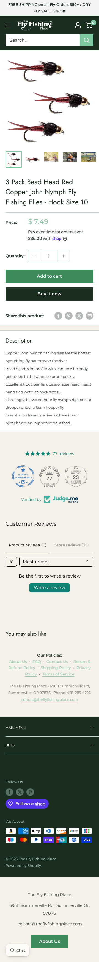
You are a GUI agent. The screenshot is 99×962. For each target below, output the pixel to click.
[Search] (87, 40)
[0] (89, 25)
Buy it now (49, 293)
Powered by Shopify (23, 865)
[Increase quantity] (63, 256)
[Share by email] (90, 316)
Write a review (49, 587)
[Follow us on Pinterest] (30, 792)
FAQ (36, 661)
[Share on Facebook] (58, 316)
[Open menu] (8, 25)
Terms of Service (58, 674)
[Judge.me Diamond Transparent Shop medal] (23, 476)
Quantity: (15, 255)
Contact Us (57, 661)
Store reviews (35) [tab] (71, 545)
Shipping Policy (56, 667)
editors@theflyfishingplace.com (49, 699)
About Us (18, 661)
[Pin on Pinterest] (69, 316)
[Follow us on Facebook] (9, 792)
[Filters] (11, 562)
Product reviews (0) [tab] (27, 545)
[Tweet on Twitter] (79, 316)
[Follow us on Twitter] (20, 792)
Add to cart (49, 276)
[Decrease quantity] (34, 256)
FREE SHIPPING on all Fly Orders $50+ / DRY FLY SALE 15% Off (49, 7)
